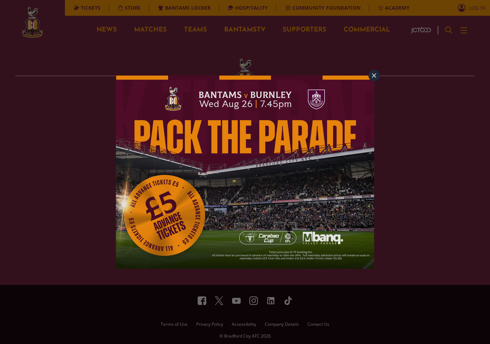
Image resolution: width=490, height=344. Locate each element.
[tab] (374, 75)
